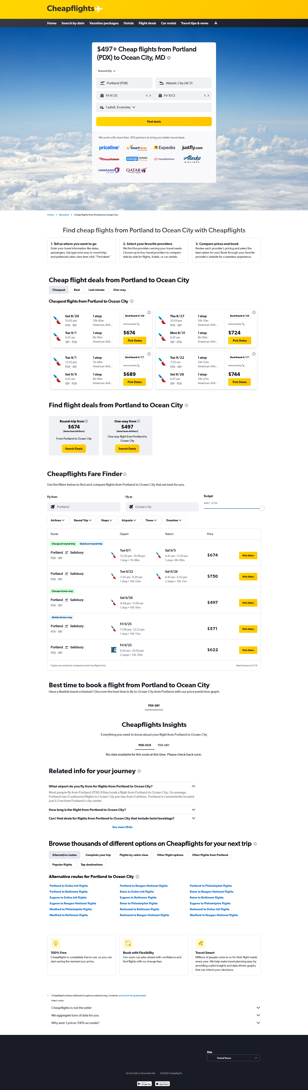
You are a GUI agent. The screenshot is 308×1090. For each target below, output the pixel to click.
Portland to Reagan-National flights (144, 885)
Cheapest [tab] (58, 289)
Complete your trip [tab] (98, 855)
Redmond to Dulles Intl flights (209, 909)
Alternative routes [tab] (64, 855)
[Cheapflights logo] (70, 9)
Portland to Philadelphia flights (211, 885)
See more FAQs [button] (122, 827)
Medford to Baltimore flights (69, 915)
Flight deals (147, 23)
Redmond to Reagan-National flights (144, 915)
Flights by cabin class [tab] (134, 855)
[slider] (262, 508)
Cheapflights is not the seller (71, 1008)
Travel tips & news (194, 23)
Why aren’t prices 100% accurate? (75, 1023)
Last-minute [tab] (97, 289)
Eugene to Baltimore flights (138, 897)
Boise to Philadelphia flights (139, 903)
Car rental (168, 23)
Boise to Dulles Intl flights (137, 891)
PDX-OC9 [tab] (144, 745)
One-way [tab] (119, 289)
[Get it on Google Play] (144, 1084)
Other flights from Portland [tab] (210, 855)
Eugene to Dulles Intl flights (68, 897)
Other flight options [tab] (170, 855)
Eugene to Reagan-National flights (73, 903)
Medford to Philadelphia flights (71, 909)
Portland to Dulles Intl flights (69, 885)
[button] (169, 58)
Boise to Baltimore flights (207, 897)
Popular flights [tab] (62, 864)
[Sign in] (215, 23)
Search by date (73, 23)
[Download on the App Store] (162, 1084)
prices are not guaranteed (132, 995)
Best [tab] (77, 289)
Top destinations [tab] (92, 864)
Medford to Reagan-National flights (214, 915)
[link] (74, 448)
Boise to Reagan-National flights (211, 891)
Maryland (64, 214)
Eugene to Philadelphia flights (210, 903)
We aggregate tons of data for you (75, 1015)
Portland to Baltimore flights (69, 891)
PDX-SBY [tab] (154, 705)
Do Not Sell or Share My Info (140, 1073)
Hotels (129, 23)
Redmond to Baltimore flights (139, 909)
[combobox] (107, 71)
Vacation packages (104, 23)
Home (52, 23)
